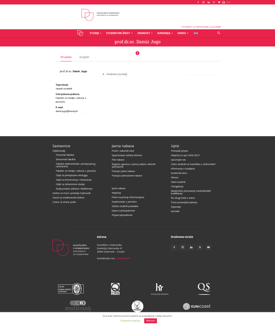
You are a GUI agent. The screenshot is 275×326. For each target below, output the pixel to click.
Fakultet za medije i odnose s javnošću (76, 170)
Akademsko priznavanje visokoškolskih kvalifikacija (191, 192)
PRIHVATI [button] (150, 320)
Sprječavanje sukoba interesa (127, 155)
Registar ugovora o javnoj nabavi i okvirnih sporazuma (133, 165)
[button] (218, 33)
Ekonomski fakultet (66, 159)
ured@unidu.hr (123, 258)
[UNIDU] (137, 15)
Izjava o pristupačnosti (123, 210)
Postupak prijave (179, 150)
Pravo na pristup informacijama (128, 197)
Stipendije (176, 206)
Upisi (175, 145)
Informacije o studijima (183, 168)
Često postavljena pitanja (184, 202)
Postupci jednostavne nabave (127, 175)
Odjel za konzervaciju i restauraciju (74, 179)
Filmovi (174, 177)
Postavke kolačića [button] (130, 320)
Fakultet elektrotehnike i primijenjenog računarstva (75, 165)
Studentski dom (179, 173)
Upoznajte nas (178, 159)
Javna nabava (123, 145)
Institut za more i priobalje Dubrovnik (72, 193)
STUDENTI (187, 26)
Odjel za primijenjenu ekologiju (72, 175)
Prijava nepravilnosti (122, 215)
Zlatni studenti (178, 181)
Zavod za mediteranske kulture (68, 197)
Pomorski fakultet (65, 154)
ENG (195, 33)
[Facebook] (198, 2)
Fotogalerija (177, 186)
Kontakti (175, 211)
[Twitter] (214, 2)
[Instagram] (203, 2)
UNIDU (81, 33)
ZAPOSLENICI (202, 26)
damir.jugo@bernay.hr (67, 111)
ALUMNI (216, 26)
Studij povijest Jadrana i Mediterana (74, 188)
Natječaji (116, 192)
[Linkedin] (208, 2)
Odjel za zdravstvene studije (70, 184)
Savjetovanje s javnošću (124, 201)
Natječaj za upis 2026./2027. (185, 155)
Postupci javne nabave (123, 171)
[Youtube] (219, 2)
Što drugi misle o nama (183, 197)
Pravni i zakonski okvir (123, 150)
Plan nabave (118, 159)
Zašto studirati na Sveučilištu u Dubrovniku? (193, 164)
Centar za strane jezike (64, 201)
